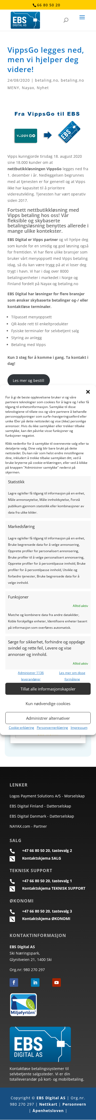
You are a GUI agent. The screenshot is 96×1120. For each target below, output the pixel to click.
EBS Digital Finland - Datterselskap (40, 806)
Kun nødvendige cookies (48, 703)
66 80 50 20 (48, 4)
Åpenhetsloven (48, 1110)
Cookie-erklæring (21, 728)
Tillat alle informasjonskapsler (48, 689)
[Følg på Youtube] (56, 982)
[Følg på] (24, 982)
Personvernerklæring (52, 728)
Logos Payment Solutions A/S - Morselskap (47, 795)
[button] (88, 391)
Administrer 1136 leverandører (31, 676)
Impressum (79, 728)
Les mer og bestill (28, 380)
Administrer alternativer (48, 718)
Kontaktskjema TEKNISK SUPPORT (53, 888)
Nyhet (43, 87)
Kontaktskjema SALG (41, 858)
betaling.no (46, 80)
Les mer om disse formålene (72, 676)
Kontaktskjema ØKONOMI (46, 918)
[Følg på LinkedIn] (35, 982)
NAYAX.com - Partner (28, 826)
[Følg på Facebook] (14, 982)
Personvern (74, 1104)
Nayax (28, 87)
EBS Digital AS (51, 1097)
